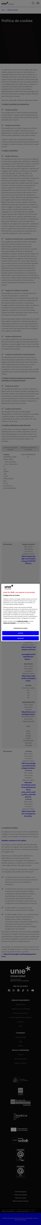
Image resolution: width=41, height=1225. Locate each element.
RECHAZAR (20, 638)
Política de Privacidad (9, 623)
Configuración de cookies (20, 628)
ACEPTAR (20, 633)
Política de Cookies (22, 621)
